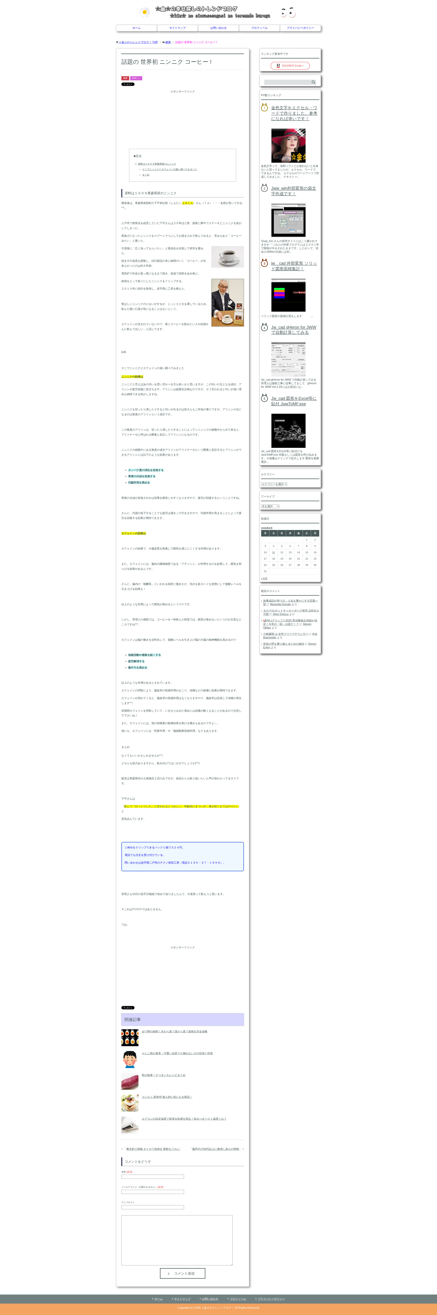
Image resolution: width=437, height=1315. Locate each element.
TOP (138, 42)
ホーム (136, 27)
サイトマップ (177, 27)
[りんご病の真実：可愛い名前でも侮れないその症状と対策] (129, 1065)
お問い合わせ (218, 27)
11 (273, 552)
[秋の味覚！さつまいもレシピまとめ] (129, 1087)
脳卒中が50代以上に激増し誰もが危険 (215, 1149)
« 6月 (264, 578)
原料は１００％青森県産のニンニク (157, 164)
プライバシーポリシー (300, 27)
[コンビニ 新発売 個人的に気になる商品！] (129, 1109)
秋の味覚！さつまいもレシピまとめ (164, 1075)
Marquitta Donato (280, 604)
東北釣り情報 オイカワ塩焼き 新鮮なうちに (153, 1149)
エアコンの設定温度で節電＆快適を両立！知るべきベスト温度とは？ (184, 1118)
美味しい (136, 78)
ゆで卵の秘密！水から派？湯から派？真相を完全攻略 (174, 1031)
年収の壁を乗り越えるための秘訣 (283, 643)
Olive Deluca (280, 614)
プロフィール (259, 27)
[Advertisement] (182, 118)
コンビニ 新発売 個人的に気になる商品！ (167, 1097)
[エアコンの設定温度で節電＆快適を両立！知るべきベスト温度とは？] (129, 1130)
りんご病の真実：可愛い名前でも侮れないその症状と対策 (177, 1053)
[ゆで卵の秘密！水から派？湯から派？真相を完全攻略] (129, 1043)
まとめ (145, 174)
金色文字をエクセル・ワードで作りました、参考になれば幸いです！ (294, 113)
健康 (125, 78)
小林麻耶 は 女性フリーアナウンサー (285, 634)
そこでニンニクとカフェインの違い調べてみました (169, 169)
